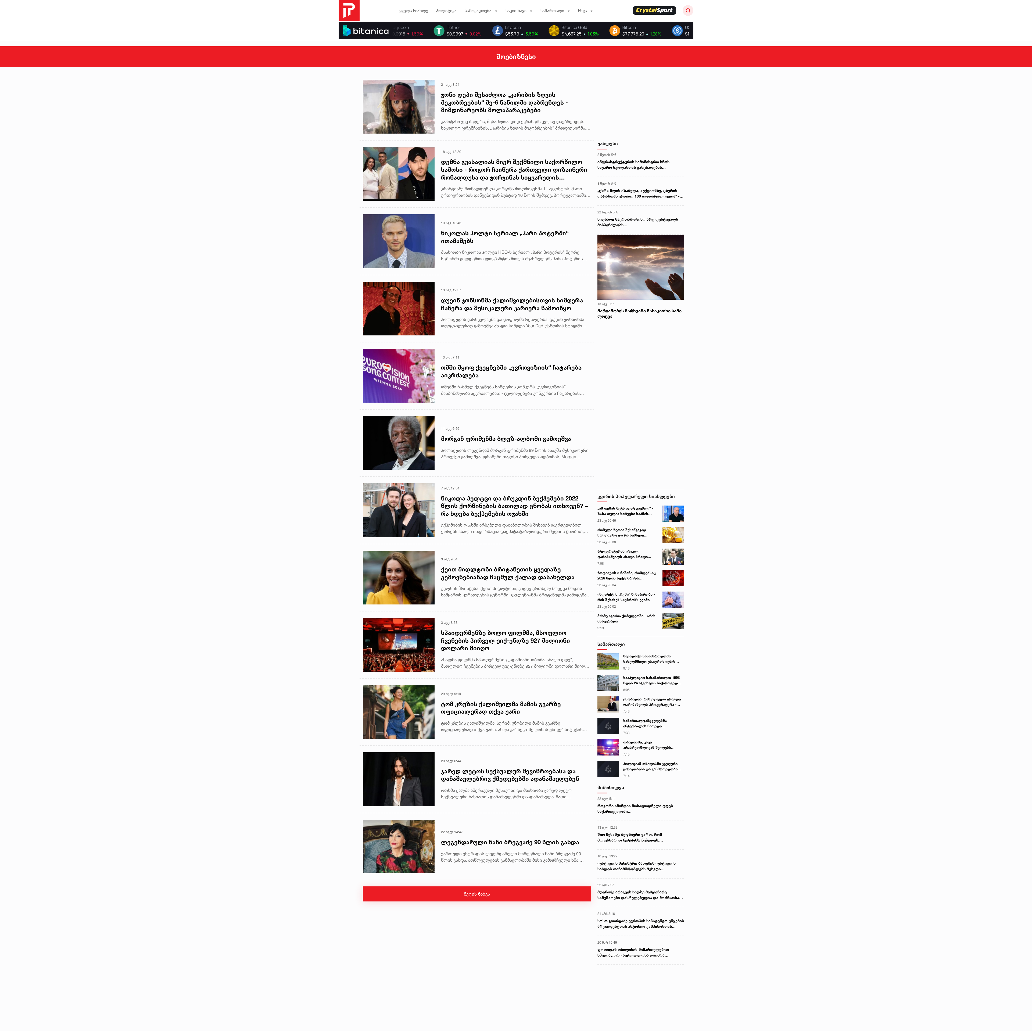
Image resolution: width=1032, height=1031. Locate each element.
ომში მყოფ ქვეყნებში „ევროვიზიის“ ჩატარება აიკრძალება (511, 371)
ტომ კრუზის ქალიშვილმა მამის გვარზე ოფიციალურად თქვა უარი (501, 707)
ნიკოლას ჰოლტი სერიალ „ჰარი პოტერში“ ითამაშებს (505, 237)
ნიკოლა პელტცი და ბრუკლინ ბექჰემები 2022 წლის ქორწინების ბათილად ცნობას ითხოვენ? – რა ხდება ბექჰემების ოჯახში (514, 506)
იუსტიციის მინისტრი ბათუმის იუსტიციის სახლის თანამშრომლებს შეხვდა (636, 866)
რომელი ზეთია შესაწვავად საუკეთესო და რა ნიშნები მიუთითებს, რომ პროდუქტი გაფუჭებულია (622, 533)
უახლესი (607, 143)
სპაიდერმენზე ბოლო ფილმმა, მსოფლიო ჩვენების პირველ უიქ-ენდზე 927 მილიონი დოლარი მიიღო (505, 640)
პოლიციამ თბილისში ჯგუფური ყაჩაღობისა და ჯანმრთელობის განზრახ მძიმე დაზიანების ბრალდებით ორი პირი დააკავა (651, 766)
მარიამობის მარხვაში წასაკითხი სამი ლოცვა (639, 313)
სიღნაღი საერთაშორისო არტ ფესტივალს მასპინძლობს (637, 222)
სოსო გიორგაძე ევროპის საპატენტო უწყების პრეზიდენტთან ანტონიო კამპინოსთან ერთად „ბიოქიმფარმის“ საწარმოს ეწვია (640, 923)
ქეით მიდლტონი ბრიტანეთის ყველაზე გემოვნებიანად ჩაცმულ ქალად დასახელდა (508, 573)
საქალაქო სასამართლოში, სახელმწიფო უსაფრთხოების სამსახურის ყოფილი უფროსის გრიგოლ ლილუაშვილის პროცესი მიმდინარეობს (652, 659)
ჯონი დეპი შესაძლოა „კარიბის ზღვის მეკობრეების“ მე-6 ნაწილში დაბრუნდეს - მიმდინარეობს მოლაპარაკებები (504, 102)
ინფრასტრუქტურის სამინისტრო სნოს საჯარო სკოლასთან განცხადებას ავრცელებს (633, 164)
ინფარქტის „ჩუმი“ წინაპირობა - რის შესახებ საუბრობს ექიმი (626, 597)
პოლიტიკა (446, 10)
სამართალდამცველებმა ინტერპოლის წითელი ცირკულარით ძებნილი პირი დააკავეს (648, 723)
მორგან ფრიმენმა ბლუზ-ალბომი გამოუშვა (506, 438)
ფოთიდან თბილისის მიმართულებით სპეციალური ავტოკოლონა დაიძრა (633, 952)
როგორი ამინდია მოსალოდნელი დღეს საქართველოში (635, 808)
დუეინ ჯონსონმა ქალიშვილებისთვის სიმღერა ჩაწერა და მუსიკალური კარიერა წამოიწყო (512, 304)
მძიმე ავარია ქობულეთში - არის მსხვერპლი (626, 618)
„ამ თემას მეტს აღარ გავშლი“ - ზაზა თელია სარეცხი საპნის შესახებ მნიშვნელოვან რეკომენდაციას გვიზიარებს (625, 511)
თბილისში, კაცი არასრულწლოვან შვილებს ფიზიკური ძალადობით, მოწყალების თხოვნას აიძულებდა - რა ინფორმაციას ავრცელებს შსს (650, 745)
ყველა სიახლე (413, 10)
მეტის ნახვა (477, 894)
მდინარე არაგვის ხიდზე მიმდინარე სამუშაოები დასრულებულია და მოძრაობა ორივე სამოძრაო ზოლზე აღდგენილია (638, 895)
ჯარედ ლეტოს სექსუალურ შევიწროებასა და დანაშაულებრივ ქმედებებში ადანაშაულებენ (510, 775)
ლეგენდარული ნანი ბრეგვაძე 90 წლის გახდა (510, 842)
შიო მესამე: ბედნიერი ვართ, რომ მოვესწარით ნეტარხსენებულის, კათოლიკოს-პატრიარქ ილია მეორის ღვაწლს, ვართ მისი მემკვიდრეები (633, 837)
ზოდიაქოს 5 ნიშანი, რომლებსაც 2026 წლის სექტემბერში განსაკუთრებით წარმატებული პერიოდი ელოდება (626, 576)
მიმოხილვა (610, 787)
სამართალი (611, 644)
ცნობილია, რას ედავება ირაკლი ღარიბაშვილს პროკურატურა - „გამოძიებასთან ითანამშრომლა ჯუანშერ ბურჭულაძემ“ (652, 702)
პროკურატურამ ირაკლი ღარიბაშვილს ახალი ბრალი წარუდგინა (622, 554)
